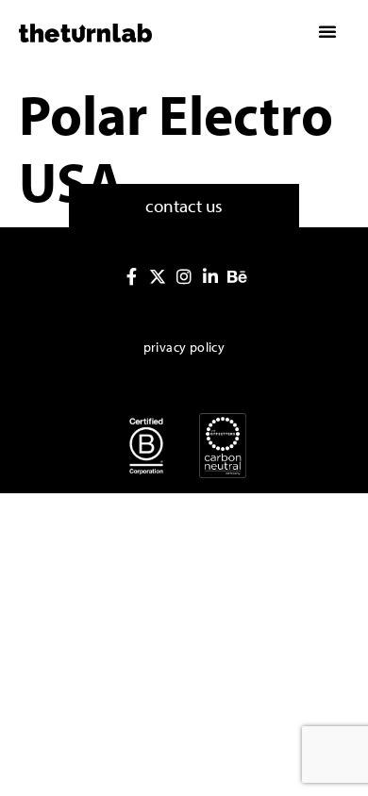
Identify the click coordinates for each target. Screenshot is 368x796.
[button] (327, 31)
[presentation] (131, 276)
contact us (184, 205)
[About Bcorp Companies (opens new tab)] (146, 445)
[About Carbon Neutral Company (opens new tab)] (222, 445)
